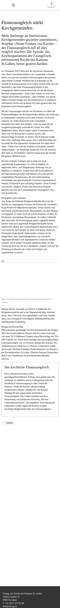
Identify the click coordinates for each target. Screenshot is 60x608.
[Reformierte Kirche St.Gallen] (51, 7)
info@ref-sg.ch (10, 606)
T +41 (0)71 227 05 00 (13, 603)
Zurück (9, 423)
